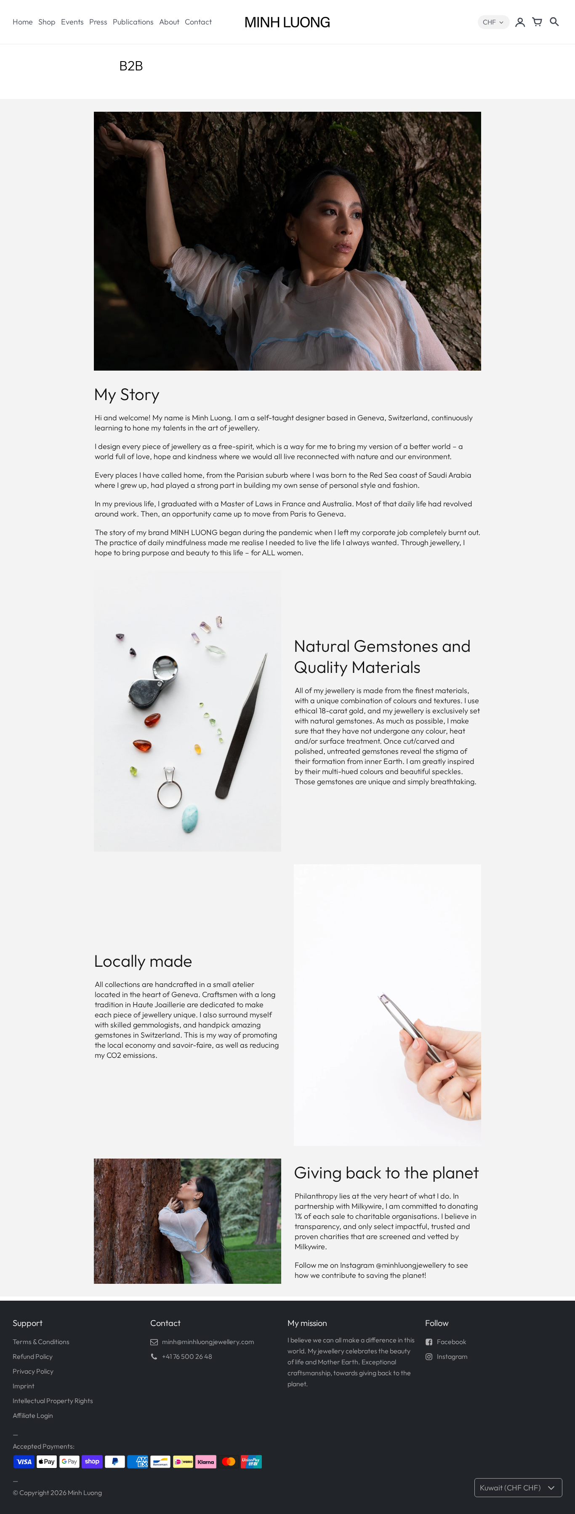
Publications (133, 22)
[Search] (554, 22)
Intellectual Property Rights (53, 1400)
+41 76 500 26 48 (187, 1356)
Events (72, 22)
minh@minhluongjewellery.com (208, 1341)
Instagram (452, 1356)
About (169, 22)
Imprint (24, 1386)
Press (98, 22)
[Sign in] (520, 22)
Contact (198, 22)
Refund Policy (33, 1356)
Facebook (451, 1341)
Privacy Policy (33, 1371)
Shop (47, 22)
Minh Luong (85, 1492)
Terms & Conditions (41, 1341)
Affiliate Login (33, 1415)
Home (23, 22)
